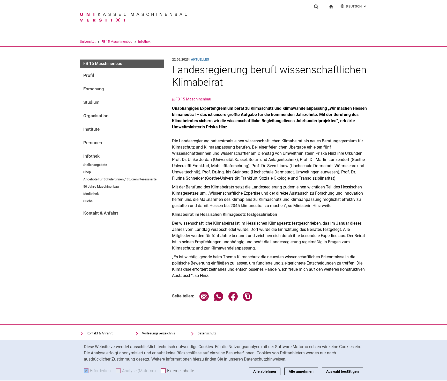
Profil (88, 75)
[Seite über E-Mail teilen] (204, 299)
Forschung (93, 88)
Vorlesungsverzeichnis (158, 333)
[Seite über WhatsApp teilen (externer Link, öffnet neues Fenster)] (218, 299)
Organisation (95, 115)
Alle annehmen (301, 371)
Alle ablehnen (264, 371)
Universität (87, 41)
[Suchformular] (316, 6)
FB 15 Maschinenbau (116, 41)
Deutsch (356, 6)
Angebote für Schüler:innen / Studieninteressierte (120, 179)
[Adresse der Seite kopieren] (247, 299)
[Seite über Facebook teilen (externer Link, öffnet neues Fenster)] (233, 299)
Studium (91, 102)
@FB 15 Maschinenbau (191, 99)
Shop (87, 172)
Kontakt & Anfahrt (100, 213)
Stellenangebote (95, 165)
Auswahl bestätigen (342, 371)
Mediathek (91, 194)
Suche (88, 201)
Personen (92, 142)
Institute (91, 129)
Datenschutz (206, 333)
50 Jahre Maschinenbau (101, 186)
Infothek (144, 41)
